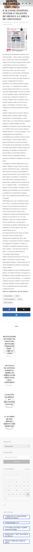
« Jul (4, 505)
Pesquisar (16, 461)
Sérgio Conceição (8, 302)
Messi (17, 296)
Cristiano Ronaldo (8, 296)
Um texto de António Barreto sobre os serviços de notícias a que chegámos (9, 374)
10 (5, 486)
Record (19, 299)
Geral (16, 22)
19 (12, 490)
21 (20, 490)
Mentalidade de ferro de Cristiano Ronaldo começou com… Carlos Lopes (9, 345)
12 (12, 486)
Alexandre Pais (8, 22)
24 (5, 494)
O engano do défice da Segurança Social (9, 399)
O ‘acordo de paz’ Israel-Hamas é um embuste (9, 421)
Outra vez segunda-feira (9, 299)
